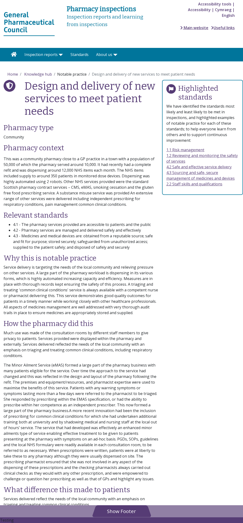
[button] (121, 511)
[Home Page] (14, 54)
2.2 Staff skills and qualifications (194, 184)
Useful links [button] (224, 27)
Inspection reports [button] (41, 54)
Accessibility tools (214, 4)
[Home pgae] (29, 23)
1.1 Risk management (185, 149)
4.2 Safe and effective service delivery (199, 167)
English (228, 15)
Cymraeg (223, 9)
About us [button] (104, 54)
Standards (79, 54)
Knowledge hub (38, 74)
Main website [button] (195, 27)
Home (12, 74)
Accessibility (199, 9)
